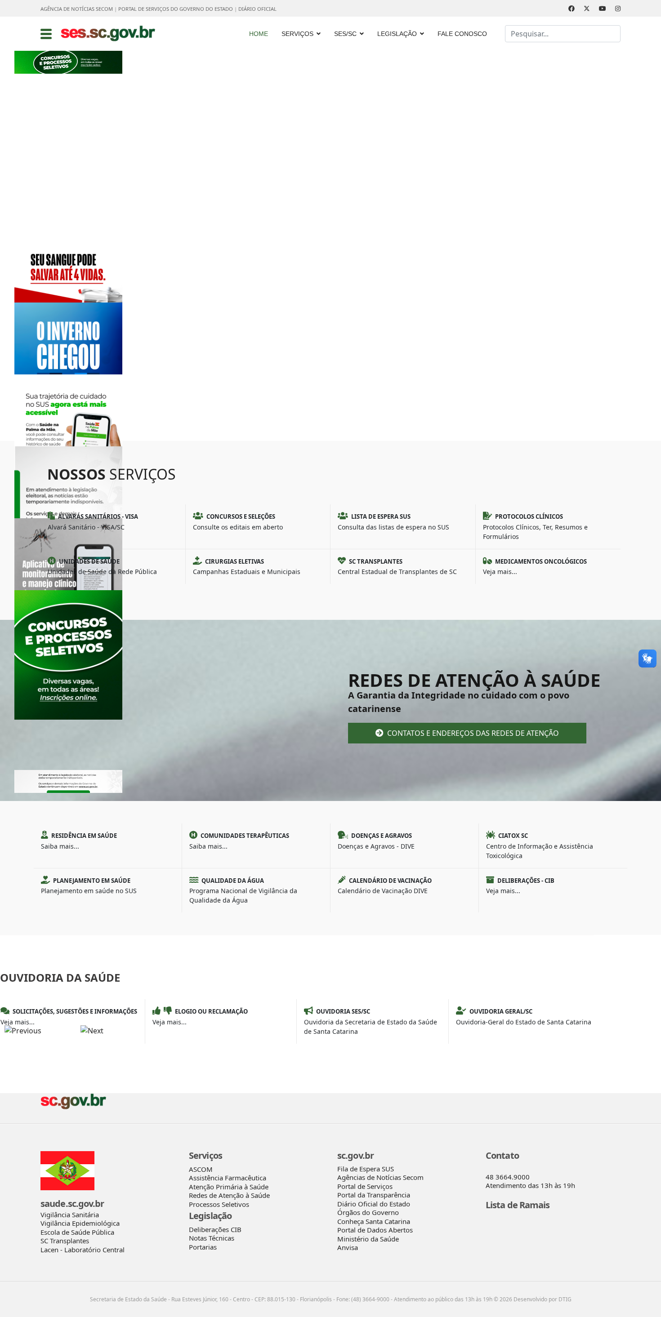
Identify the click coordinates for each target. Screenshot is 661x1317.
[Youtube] (602, 8)
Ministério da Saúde (368, 1238)
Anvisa (347, 1247)
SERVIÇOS (297, 33)
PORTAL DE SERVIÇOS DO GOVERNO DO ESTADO (175, 8)
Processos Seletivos (219, 1204)
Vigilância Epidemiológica (80, 1223)
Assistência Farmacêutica (227, 1177)
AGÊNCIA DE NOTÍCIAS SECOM (76, 8)
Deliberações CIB (215, 1229)
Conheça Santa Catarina (373, 1221)
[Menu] (46, 34)
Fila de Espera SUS (365, 1168)
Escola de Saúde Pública (77, 1232)
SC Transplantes (64, 1240)
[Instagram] (618, 8)
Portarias (203, 1246)
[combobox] (563, 33)
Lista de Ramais (518, 1205)
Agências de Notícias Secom (380, 1177)
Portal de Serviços (365, 1186)
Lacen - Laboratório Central (82, 1249)
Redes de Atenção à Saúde (229, 1195)
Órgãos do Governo (368, 1212)
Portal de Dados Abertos (375, 1229)
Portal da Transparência (373, 1194)
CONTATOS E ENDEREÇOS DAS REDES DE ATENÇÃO (472, 733)
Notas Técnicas (211, 1237)
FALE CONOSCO (462, 33)
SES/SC (345, 33)
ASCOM (201, 1169)
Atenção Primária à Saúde (228, 1186)
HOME (258, 33)
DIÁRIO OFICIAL (257, 8)
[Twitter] (587, 8)
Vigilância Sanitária (69, 1214)
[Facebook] (571, 8)
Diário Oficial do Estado (373, 1203)
